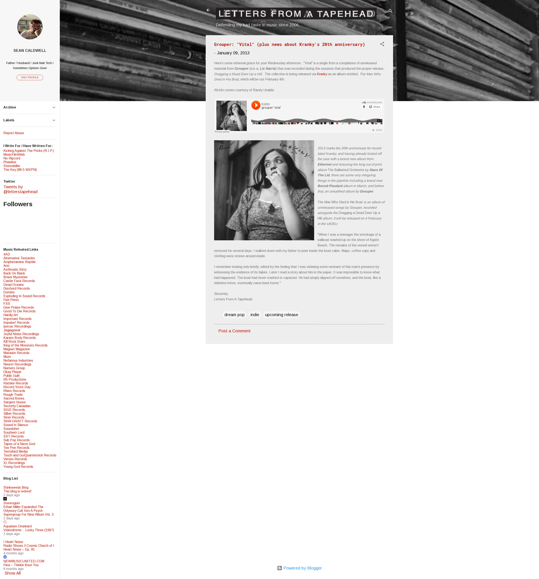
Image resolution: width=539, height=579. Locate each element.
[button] (382, 44)
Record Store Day (17, 387)
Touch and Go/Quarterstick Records (29, 455)
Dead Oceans (13, 284)
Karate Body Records (19, 338)
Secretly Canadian (17, 406)
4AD (6, 254)
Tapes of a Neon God (19, 444)
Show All (12, 573)
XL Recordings (14, 463)
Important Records (17, 319)
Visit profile (30, 77)
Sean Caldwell (29, 50)
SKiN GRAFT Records (20, 421)
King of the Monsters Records (25, 345)
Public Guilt (11, 375)
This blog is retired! (17, 491)
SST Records (13, 436)
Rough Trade (13, 394)
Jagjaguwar (11, 330)
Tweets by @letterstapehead (20, 189)
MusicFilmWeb (14, 154)
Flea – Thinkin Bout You (21, 565)
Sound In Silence (15, 425)
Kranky (322, 74)
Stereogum (11, 503)
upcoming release (281, 314)
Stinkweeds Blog (15, 487)
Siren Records (13, 417)
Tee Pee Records (16, 447)
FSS (6, 303)
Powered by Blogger (302, 568)
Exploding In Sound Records (24, 296)
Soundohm (11, 429)
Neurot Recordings (17, 364)
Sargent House (14, 402)
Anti (6, 265)
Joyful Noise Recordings (21, 334)
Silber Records (14, 413)
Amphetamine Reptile (19, 262)
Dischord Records (16, 288)
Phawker (9, 162)
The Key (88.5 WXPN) (20, 169)
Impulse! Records (16, 322)
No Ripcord (11, 158)
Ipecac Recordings (17, 326)
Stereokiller (11, 166)
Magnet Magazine (16, 349)
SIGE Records (14, 410)
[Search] (390, 11)
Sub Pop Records (16, 440)
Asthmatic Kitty (15, 269)
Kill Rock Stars (14, 341)
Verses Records (15, 459)
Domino (9, 292)
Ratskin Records (15, 383)
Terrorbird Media (15, 451)
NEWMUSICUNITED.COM (23, 561)
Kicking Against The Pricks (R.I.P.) (28, 150)
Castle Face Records (19, 281)
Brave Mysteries (15, 277)
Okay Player (12, 372)
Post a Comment (234, 331)
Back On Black (14, 273)
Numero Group (14, 368)
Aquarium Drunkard (17, 526)
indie (255, 314)
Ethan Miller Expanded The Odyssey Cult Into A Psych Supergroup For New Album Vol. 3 (28, 510)
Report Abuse (13, 133)
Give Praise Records (18, 307)
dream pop (234, 314)
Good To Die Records (19, 311)
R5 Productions (14, 379)
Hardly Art (10, 315)
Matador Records (16, 353)
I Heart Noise (13, 542)
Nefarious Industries (18, 360)
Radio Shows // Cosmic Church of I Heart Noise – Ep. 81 (28, 547)
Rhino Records (14, 391)
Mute (7, 356)
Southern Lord (13, 432)
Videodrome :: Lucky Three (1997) (28, 530)
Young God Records (18, 466)
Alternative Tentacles (19, 258)
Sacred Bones (13, 398)
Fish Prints (11, 300)
